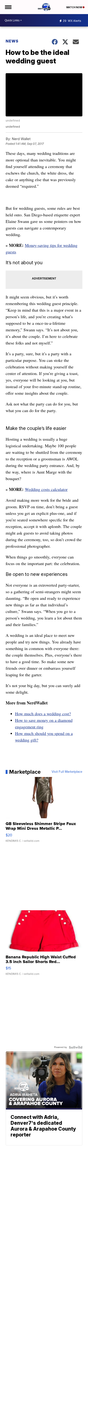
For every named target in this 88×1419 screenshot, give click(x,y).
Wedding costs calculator (46, 489)
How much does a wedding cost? (43, 713)
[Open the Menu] (8, 7)
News (12, 41)
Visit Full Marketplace (67, 771)
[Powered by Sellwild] (75, 1047)
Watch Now (74, 7)
